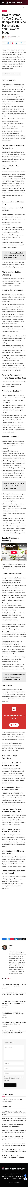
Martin (8, 36)
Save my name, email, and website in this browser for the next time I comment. (14, 1078)
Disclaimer (7, 1178)
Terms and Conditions (17, 1178)
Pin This (15, 725)
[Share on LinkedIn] (17, 42)
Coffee (4, 11)
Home (6, 1174)
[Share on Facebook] (4, 42)
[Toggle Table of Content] (17, 74)
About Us (12, 1174)
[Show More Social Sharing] (24, 42)
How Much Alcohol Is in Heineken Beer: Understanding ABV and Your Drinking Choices (13, 1138)
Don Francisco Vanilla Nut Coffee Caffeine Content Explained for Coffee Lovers (13, 1013)
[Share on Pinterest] (12, 42)
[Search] (25, 2)
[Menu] (3, 2)
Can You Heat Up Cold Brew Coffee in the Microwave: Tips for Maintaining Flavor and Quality (14, 1003)
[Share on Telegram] (21, 42)
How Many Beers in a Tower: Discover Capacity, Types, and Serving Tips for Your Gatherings (13, 1112)
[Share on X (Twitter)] (8, 42)
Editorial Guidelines (8, 1176)
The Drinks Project (16, 1182)
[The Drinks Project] (15, 2)
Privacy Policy (20, 1176)
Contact (19, 1174)
